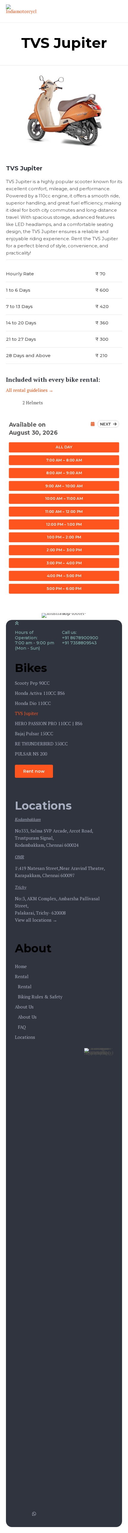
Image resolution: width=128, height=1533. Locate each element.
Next (106, 423)
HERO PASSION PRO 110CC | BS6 (48, 723)
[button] (34, 771)
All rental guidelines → (29, 390)
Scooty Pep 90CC (32, 683)
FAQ (22, 1027)
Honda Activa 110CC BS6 (40, 693)
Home (21, 966)
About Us (24, 1007)
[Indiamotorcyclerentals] (21, 11)
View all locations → (36, 920)
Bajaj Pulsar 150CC (34, 733)
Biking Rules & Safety (40, 997)
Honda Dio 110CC (33, 703)
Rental (22, 976)
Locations (25, 1037)
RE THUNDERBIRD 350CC (41, 744)
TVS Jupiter (26, 713)
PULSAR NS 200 (31, 754)
